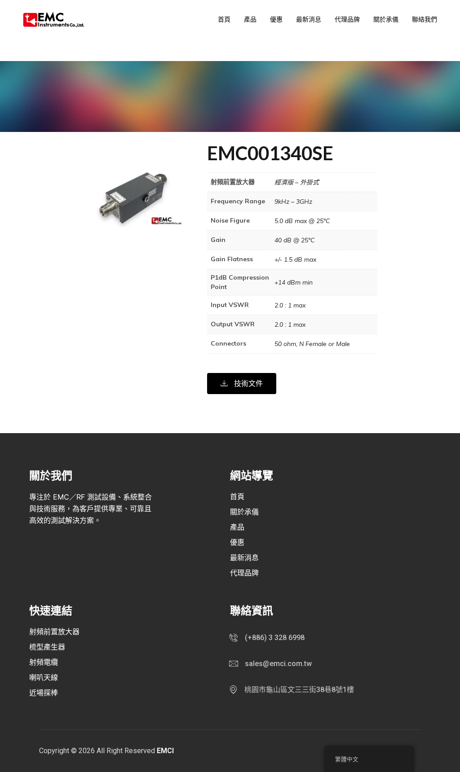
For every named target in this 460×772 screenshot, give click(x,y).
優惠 (276, 19)
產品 (250, 19)
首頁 (224, 19)
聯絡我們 (424, 19)
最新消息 (308, 19)
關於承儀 (385, 19)
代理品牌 (347, 19)
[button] (241, 383)
